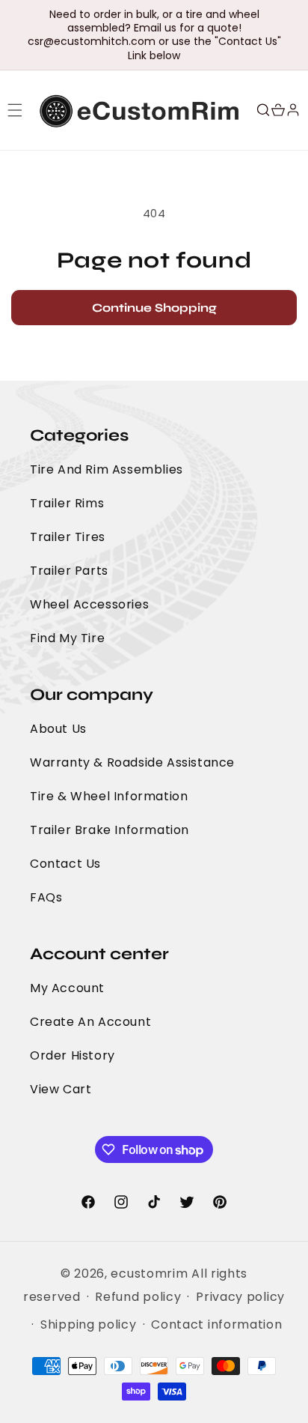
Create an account (90, 1021)
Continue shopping (154, 307)
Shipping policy (88, 1324)
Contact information (216, 1324)
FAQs (46, 897)
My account (67, 988)
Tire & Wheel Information (109, 796)
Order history (72, 1055)
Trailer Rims (67, 503)
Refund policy (138, 1296)
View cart (60, 1089)
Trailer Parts (69, 570)
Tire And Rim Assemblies (106, 469)
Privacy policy (240, 1296)
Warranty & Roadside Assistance (132, 762)
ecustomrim (149, 1273)
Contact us (65, 863)
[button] (14, 110)
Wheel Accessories (89, 604)
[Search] (263, 110)
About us (58, 728)
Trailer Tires (67, 537)
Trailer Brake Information (109, 830)
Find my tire (67, 638)
